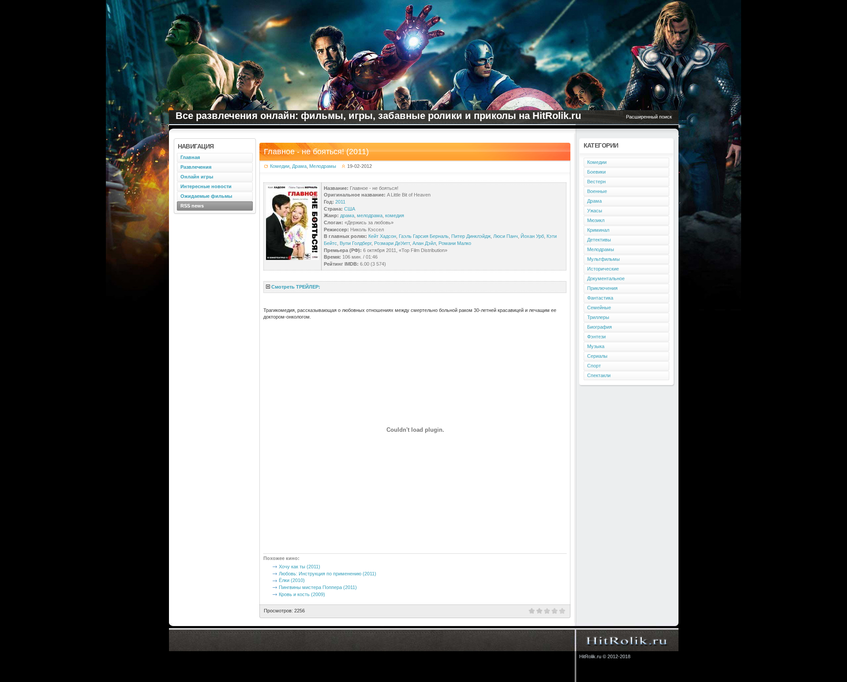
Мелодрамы (322, 166)
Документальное (606, 278)
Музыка (595, 346)
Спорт (594, 365)
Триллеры (598, 317)
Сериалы (597, 356)
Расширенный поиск (649, 116)
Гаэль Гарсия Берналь (424, 236)
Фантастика (600, 297)
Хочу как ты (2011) (299, 566)
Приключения (602, 288)
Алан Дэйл (424, 243)
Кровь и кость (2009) (302, 594)
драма (347, 215)
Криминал (598, 230)
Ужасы (594, 210)
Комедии (279, 166)
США (349, 208)
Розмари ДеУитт (392, 243)
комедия (394, 215)
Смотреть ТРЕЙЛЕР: (295, 286)
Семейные (599, 307)
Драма (299, 166)
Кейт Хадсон (382, 236)
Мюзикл (595, 220)
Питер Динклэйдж (471, 236)
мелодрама (369, 215)
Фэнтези (596, 336)
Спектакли (599, 375)
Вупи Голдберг (355, 243)
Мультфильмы (603, 259)
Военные (597, 191)
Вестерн (596, 181)
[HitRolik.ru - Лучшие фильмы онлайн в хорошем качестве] (627, 640)
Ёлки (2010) (292, 580)
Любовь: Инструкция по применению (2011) (327, 573)
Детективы (599, 239)
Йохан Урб (532, 236)
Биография (599, 327)
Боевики (596, 171)
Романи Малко (454, 243)
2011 (340, 201)
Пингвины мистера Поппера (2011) (318, 587)
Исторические (603, 268)
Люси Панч (505, 236)
